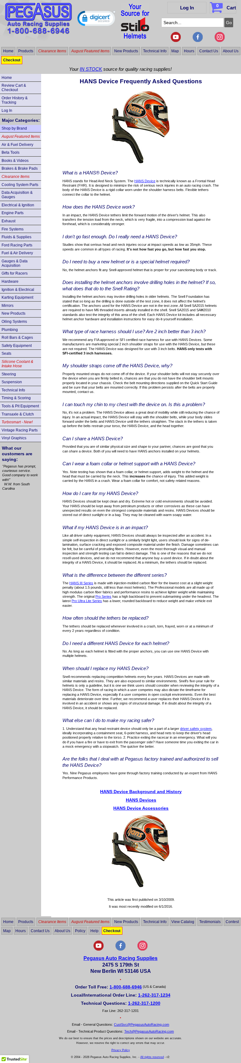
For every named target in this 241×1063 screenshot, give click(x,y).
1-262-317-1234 (154, 995)
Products (25, 51)
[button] (96, 19)
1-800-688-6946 (126, 986)
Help (94, 930)
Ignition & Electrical (18, 289)
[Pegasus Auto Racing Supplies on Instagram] (220, 41)
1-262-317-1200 (144, 1003)
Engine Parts (13, 213)
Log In (187, 7)
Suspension (12, 382)
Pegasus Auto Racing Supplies (120, 958)
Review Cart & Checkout (14, 87)
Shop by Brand (14, 128)
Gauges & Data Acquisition (15, 263)
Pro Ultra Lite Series (87, 601)
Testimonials (210, 922)
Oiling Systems (14, 321)
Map (175, 51)
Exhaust (8, 221)
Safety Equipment (17, 345)
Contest (232, 922)
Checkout (11, 60)
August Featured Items (90, 51)
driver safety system (196, 728)
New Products (126, 51)
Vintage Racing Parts (20, 430)
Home (8, 51)
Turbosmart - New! (17, 422)
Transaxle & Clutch (18, 414)
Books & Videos (15, 160)
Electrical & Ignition (18, 205)
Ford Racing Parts (17, 245)
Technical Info (155, 51)
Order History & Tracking (15, 100)
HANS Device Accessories (141, 808)
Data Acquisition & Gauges (17, 194)
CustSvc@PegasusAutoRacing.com (141, 1024)
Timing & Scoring (16, 398)
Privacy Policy (120, 1050)
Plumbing (10, 330)
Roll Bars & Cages (17, 337)
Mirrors (7, 305)
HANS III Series (81, 583)
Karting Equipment (17, 297)
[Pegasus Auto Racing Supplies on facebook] (198, 41)
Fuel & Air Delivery (17, 253)
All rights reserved (152, 1057)
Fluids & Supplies (16, 237)
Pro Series (103, 596)
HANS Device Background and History (141, 791)
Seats (6, 353)
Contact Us (208, 51)
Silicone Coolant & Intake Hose (17, 363)
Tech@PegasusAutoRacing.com (149, 1031)
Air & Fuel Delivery (17, 144)
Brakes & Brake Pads (20, 168)
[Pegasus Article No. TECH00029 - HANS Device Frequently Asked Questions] (141, 162)
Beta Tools (10, 152)
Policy (80, 930)
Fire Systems (13, 229)
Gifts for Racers (15, 273)
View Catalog (182, 922)
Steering (9, 374)
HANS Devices (141, 799)
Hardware (10, 281)
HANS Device (144, 181)
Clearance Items (52, 51)
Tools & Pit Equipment (20, 406)
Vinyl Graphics (14, 438)
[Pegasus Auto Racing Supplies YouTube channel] (176, 41)
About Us (230, 51)
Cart (226, 6)
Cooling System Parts (20, 185)
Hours (189, 51)
